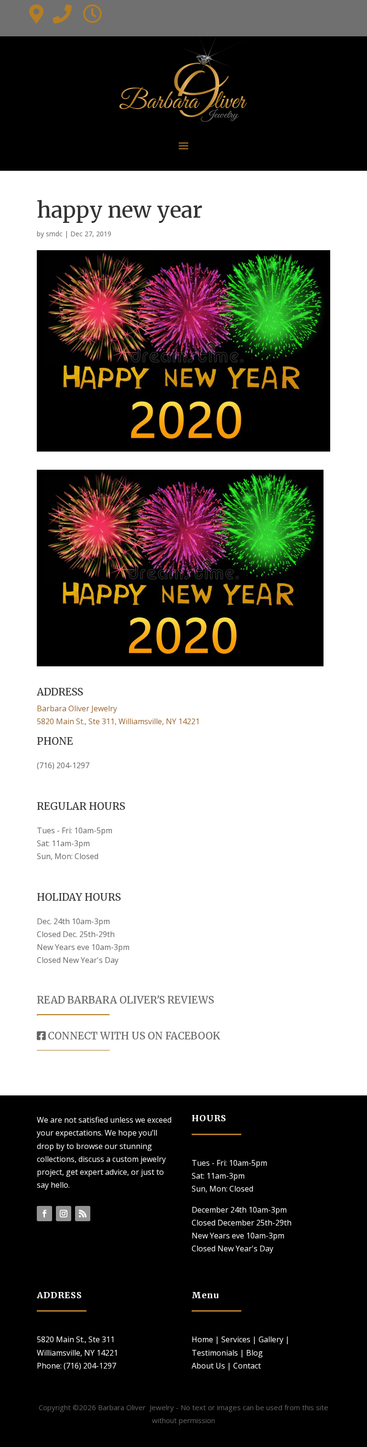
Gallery (271, 1339)
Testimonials (215, 1353)
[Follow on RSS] (82, 1213)
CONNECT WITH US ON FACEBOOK (132, 1035)
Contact (247, 1365)
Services (235, 1339)
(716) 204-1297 (63, 765)
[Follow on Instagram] (63, 1213)
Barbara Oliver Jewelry (77, 708)
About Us (208, 1365)
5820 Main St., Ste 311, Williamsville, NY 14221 (118, 721)
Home (202, 1339)
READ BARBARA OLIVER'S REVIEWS (125, 1000)
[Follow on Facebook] (44, 1213)
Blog (254, 1353)
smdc (54, 233)
